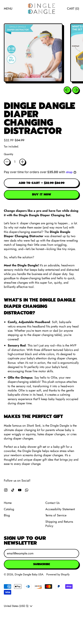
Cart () (73, 9)
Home (8, 503)
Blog (7, 515)
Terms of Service (55, 515)
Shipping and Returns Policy (59, 523)
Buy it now (41, 194)
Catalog (9, 509)
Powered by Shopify (57, 574)
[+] (22, 162)
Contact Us (52, 503)
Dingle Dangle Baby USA (29, 574)
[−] (7, 162)
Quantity (8, 154)
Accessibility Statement (60, 509)
